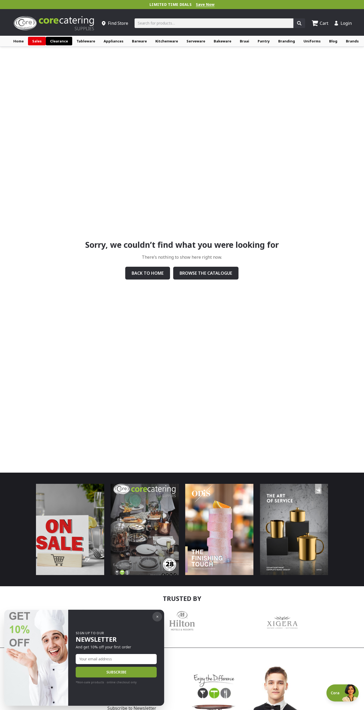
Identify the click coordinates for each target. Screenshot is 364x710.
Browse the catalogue (206, 273)
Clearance (59, 41)
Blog (333, 41)
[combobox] (214, 23)
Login (346, 23)
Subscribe (116, 672)
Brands (352, 41)
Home (18, 41)
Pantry (264, 41)
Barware (139, 41)
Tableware (85, 41)
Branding (286, 41)
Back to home (148, 273)
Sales (37, 41)
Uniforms (312, 41)
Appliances (113, 41)
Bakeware (222, 41)
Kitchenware (166, 41)
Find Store (118, 23)
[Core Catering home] (53, 23)
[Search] (299, 23)
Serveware (196, 41)
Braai (244, 41)
